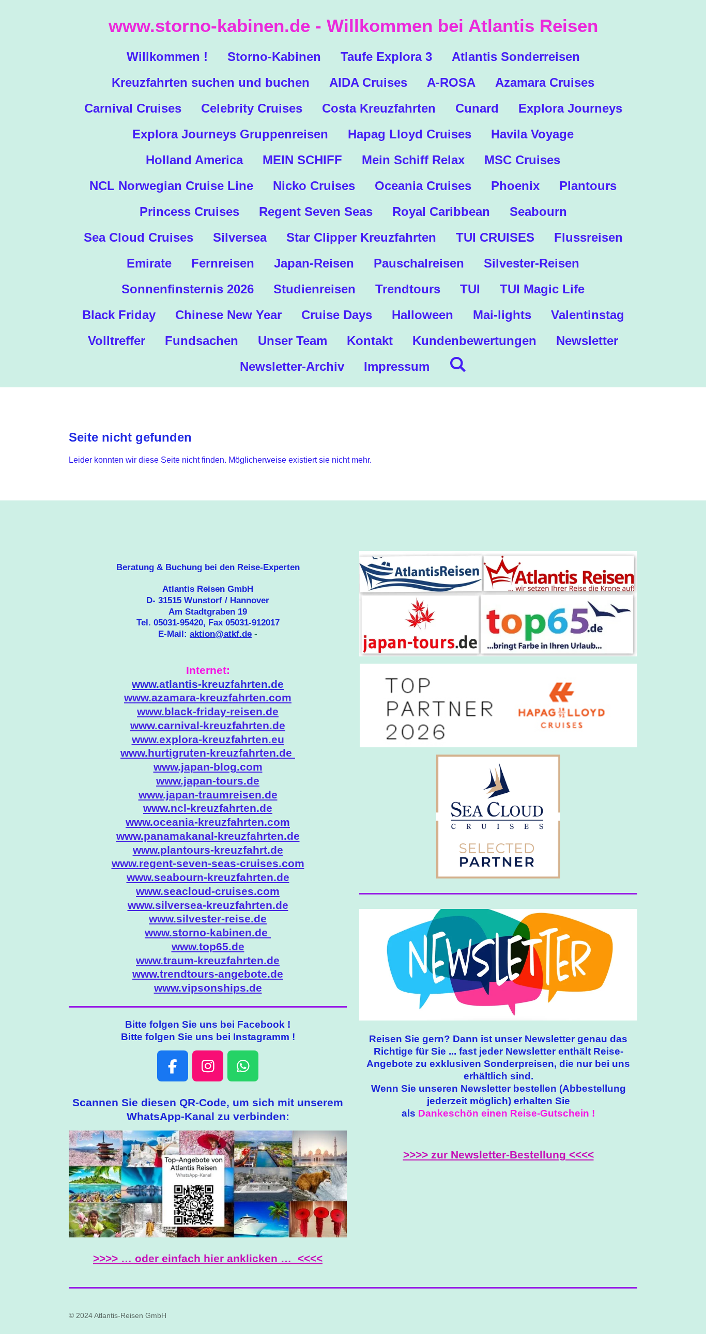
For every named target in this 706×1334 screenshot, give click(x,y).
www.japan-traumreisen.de (208, 795)
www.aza (207, 698)
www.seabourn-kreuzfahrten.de (208, 877)
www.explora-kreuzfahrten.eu (208, 739)
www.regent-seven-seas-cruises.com (208, 863)
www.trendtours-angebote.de (207, 974)
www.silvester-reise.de (208, 919)
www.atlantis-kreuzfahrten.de (208, 684)
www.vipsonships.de (208, 988)
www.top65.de (208, 946)
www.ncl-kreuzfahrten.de (207, 808)
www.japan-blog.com (208, 767)
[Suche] (458, 364)
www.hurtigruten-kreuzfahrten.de (207, 753)
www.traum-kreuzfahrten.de (208, 960)
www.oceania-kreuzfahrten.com (208, 822)
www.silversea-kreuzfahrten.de (208, 905)
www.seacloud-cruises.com (208, 891)
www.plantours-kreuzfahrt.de (208, 850)
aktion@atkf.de (221, 634)
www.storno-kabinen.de (208, 933)
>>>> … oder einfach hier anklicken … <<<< (208, 1258)
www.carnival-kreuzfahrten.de (207, 725)
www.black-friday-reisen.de (208, 711)
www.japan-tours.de (207, 781)
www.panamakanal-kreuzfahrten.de (208, 836)
